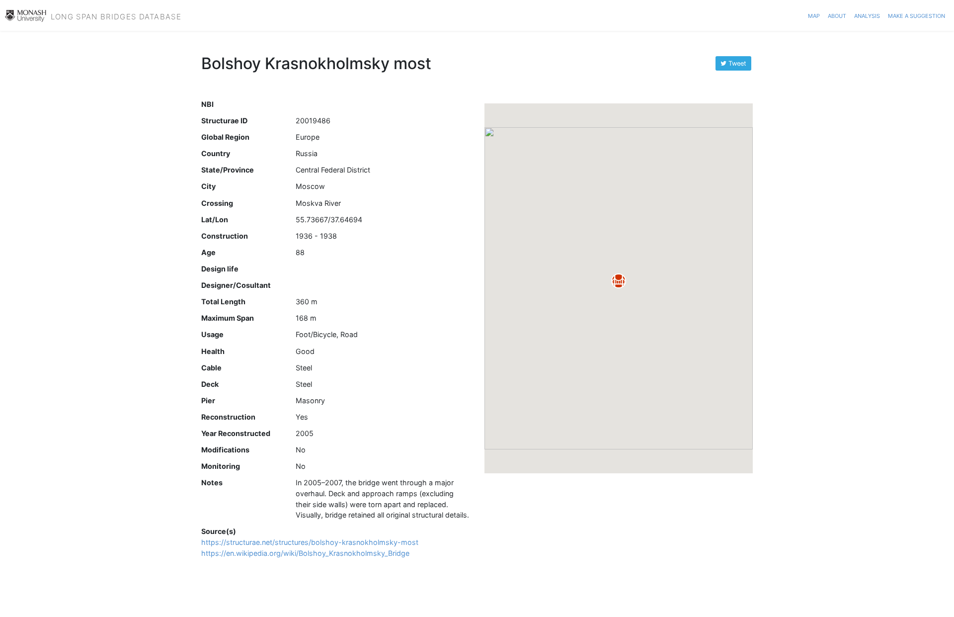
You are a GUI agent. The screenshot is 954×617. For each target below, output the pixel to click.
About (837, 15)
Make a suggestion (916, 15)
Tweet (736, 63)
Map (814, 15)
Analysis (867, 15)
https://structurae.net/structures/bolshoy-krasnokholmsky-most (309, 542)
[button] (618, 280)
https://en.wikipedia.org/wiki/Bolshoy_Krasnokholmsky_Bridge (305, 553)
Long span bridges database (116, 15)
